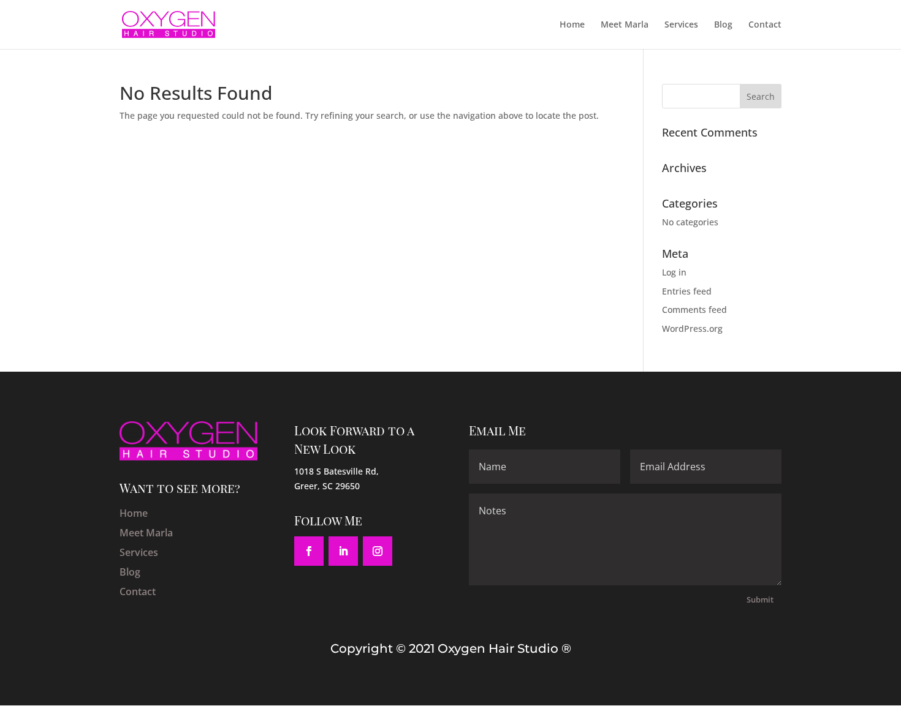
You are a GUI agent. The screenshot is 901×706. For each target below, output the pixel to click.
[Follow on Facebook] (309, 551)
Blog (723, 25)
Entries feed (687, 291)
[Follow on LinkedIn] (343, 551)
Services (681, 25)
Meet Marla (624, 25)
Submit (760, 599)
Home (572, 25)
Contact (764, 25)
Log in (674, 272)
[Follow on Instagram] (377, 551)
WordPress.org (692, 328)
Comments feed (694, 309)
